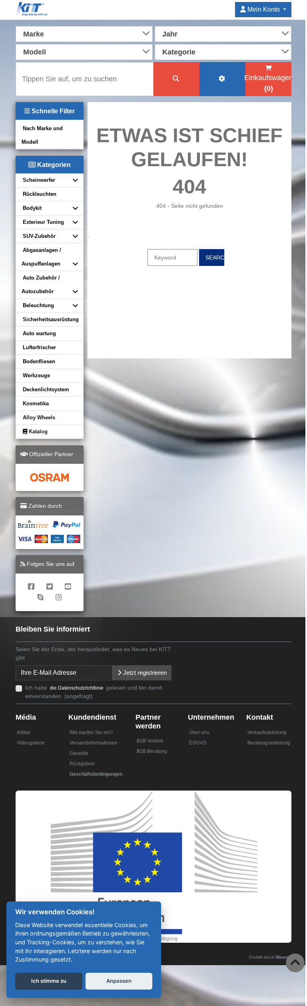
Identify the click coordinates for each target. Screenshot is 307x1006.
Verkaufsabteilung (267, 732)
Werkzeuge (36, 375)
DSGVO (197, 743)
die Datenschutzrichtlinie (77, 688)
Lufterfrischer (39, 347)
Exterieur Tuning (43, 222)
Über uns (199, 732)
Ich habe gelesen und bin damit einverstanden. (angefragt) (93, 691)
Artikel (23, 732)
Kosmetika (36, 403)
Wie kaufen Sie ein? (91, 732)
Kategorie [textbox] (178, 52)
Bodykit (32, 208)
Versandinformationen (94, 743)
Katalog (37, 432)
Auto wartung (39, 333)
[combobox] (84, 33)
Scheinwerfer (39, 180)
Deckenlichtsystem (46, 389)
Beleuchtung (38, 305)
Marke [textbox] (33, 34)
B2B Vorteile (150, 741)
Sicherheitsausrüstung (51, 319)
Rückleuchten (39, 194)
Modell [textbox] (34, 52)
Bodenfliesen (39, 361)
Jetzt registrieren (144, 672)
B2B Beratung (152, 751)
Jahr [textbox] (169, 34)
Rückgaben (82, 764)
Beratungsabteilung (268, 743)
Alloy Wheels (39, 417)
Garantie (79, 753)
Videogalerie (31, 743)
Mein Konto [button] (263, 9)
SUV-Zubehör (39, 236)
